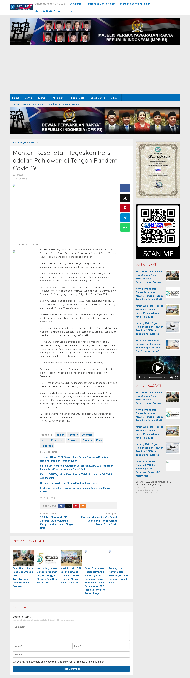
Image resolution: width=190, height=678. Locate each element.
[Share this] (125, 188)
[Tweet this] (125, 198)
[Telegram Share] (125, 217)
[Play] (139, 377)
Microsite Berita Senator (147, 492)
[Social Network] (71, 11)
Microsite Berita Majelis (148, 487)
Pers (99, 440)
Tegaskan (47, 445)
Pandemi (87, 440)
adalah (60, 434)
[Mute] (171, 377)
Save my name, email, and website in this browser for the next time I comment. (60, 661)
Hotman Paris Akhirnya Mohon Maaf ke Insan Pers (68, 482)
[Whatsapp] (125, 227)
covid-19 (73, 434)
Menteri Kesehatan (52, 440)
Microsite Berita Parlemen (148, 490)
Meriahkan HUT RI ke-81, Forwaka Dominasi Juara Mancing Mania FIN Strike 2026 (71, 575)
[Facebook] (61, 506)
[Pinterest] (76, 506)
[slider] (155, 377)
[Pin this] (125, 208)
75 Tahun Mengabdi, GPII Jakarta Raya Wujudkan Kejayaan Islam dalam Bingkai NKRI (57, 520)
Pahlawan (72, 440)
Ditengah (87, 434)
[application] (158, 368)
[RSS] (83, 506)
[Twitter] (68, 506)
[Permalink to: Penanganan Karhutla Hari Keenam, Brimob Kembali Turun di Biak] (119, 558)
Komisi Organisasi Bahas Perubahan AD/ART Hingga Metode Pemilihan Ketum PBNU (47, 575)
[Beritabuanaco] (21, 7)
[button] (158, 368)
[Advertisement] (95, 72)
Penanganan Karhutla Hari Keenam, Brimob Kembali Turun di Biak (118, 575)
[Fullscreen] (176, 377)
